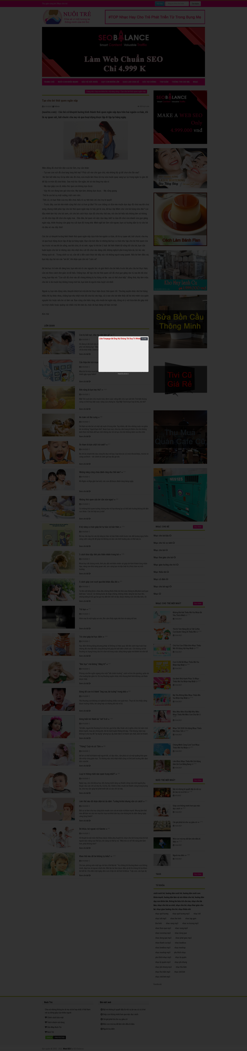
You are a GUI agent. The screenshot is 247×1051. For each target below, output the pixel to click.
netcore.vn (126, 374)
